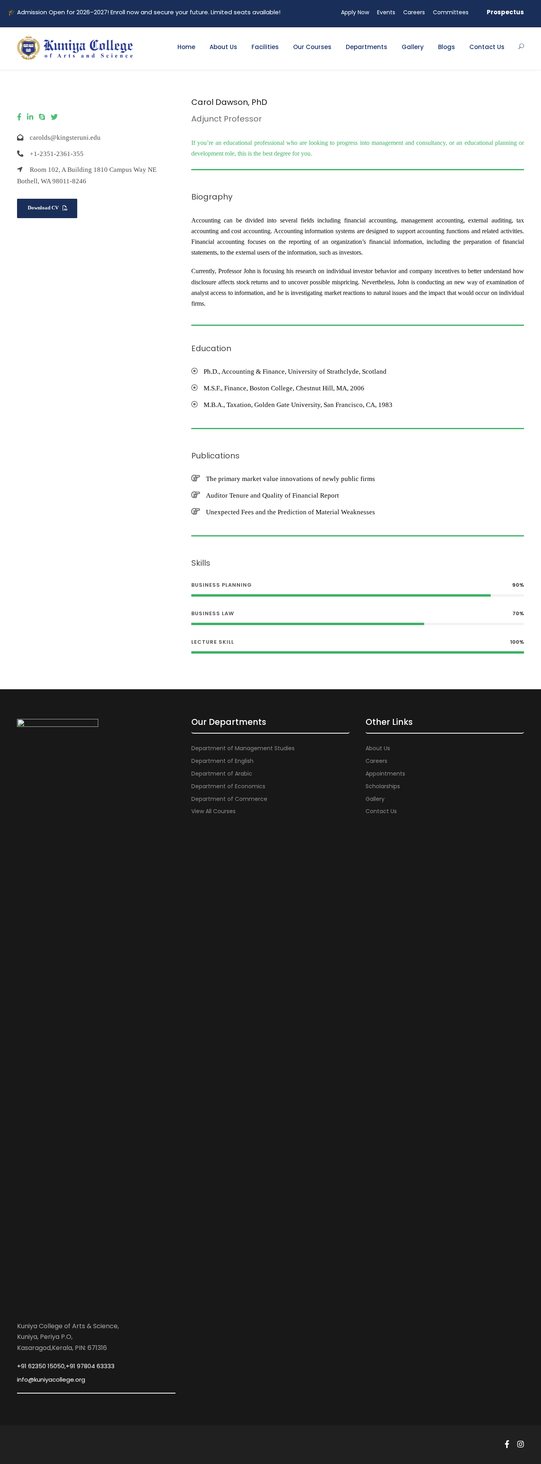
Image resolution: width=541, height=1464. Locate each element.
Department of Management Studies (243, 748)
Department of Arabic (221, 774)
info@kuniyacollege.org (51, 1379)
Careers (414, 12)
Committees (451, 12)
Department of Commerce (229, 799)
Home (186, 47)
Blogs (446, 47)
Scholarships (383, 786)
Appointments (385, 774)
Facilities (265, 47)
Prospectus (505, 12)
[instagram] (520, 1444)
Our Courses (312, 47)
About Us (223, 47)
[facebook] (19, 117)
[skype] (42, 117)
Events (386, 12)
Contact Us (487, 47)
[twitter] (54, 117)
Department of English (222, 761)
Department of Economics (228, 786)
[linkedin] (30, 117)
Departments (366, 47)
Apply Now (355, 12)
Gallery (413, 47)
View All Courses (213, 811)
